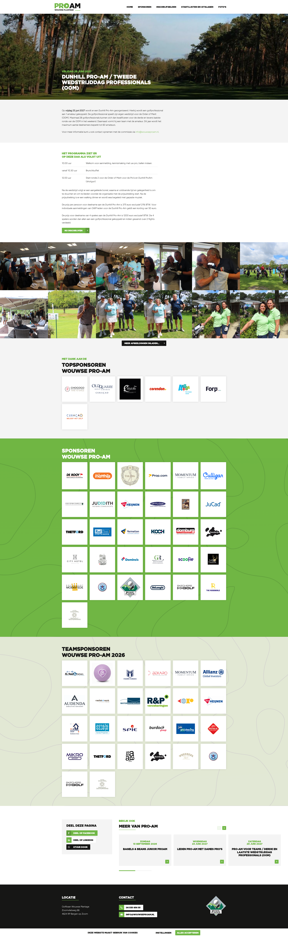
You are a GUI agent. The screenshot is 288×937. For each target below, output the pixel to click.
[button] (224, 828)
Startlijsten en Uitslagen (197, 7)
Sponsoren (144, 7)
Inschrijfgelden (166, 7)
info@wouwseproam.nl (147, 132)
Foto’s (222, 7)
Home (130, 7)
